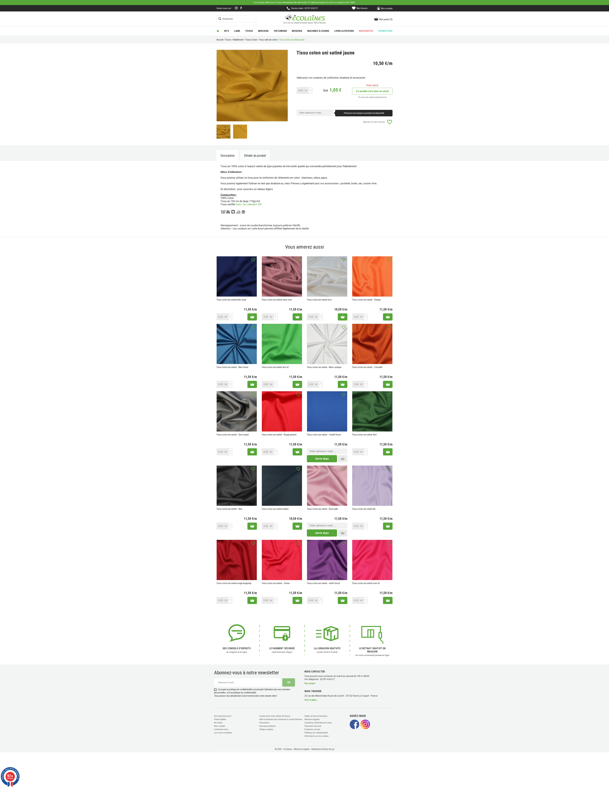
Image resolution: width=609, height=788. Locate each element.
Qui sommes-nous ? (223, 716)
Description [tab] (227, 155)
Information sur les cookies (316, 736)
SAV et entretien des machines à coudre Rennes (280, 719)
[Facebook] (241, 8)
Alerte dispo (322, 458)
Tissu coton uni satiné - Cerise (276, 583)
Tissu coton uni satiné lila (363, 509)
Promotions (264, 723)
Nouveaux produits (267, 726)
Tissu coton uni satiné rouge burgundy (233, 583)
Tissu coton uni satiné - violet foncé (323, 583)
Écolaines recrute (312, 729)
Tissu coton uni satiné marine (275, 509)
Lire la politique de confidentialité (241, 692)
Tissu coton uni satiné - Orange (366, 299)
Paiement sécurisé (312, 726)
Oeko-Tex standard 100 (249, 204)
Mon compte (219, 726)
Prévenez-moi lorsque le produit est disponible (364, 113)
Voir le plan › (310, 700)
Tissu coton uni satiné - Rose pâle (322, 509)
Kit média (218, 723)
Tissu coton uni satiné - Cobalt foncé (324, 434)
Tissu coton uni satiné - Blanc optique (324, 367)
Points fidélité (220, 719)
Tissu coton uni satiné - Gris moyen (232, 434)
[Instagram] (236, 8)
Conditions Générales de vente (318, 723)
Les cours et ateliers (223, 733)
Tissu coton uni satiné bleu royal (231, 299)
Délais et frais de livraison (315, 716)
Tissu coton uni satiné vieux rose (277, 299)
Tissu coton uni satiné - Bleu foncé (232, 367)
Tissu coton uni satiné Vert (364, 434)
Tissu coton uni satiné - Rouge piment (279, 434)
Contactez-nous (221, 729)
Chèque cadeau (266, 729)
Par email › (310, 683)
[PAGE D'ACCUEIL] (217, 31)
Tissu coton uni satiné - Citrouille (367, 367)
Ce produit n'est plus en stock (372, 91)
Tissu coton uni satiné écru (319, 299)
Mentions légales (312, 719)
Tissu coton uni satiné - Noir (229, 509)
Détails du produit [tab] (255, 155)
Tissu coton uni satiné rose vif (366, 583)
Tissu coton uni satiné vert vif (275, 367)
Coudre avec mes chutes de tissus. (275, 716)
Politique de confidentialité (316, 733)
